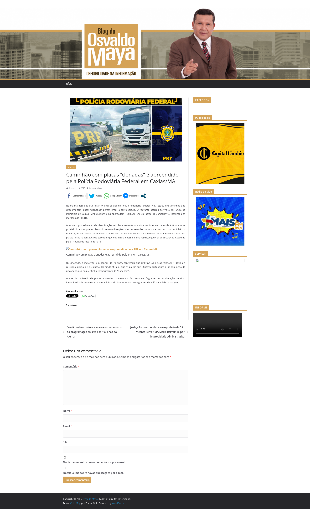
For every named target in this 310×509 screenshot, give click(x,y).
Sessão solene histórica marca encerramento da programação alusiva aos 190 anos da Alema (94, 331)
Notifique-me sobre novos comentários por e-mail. (94, 462)
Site (65, 442)
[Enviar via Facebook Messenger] (131, 196)
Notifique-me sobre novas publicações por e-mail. (93, 473)
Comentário (71, 366)
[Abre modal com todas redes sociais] (143, 196)
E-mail (67, 426)
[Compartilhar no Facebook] (75, 196)
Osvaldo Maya (95, 188)
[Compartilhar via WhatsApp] (113, 196)
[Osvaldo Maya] (155, 10)
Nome (68, 411)
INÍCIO (69, 83)
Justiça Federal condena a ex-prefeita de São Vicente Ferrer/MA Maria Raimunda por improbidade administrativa (157, 331)
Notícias (71, 167)
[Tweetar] (95, 196)
